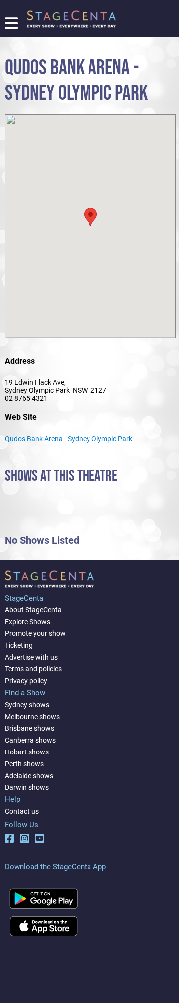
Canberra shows (30, 740)
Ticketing (19, 645)
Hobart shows (27, 752)
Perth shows (24, 764)
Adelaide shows (29, 776)
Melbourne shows (32, 717)
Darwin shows (27, 787)
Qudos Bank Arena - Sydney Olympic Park (68, 439)
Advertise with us (31, 657)
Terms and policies (33, 669)
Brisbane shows (29, 728)
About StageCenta (33, 610)
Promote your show (35, 633)
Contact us (22, 811)
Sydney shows (27, 705)
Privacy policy (26, 681)
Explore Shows (27, 622)
